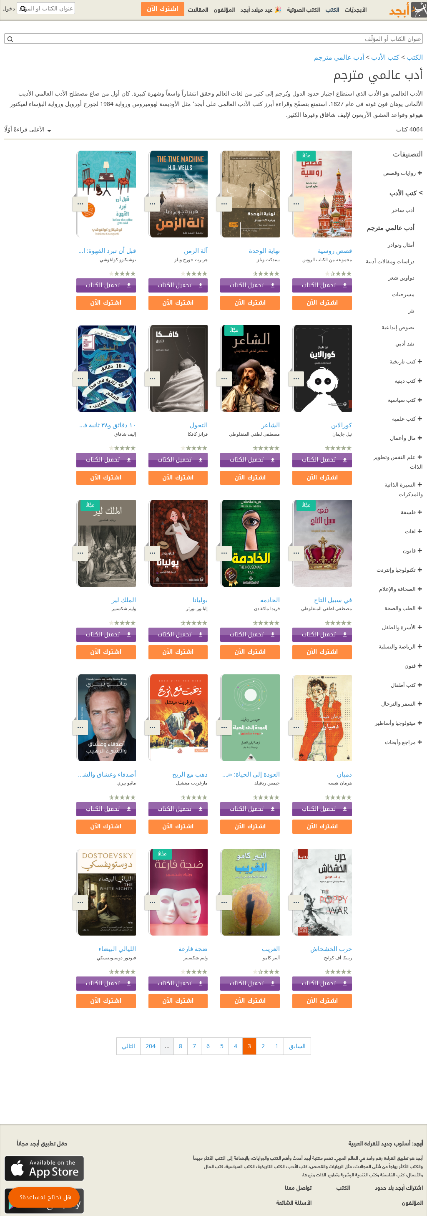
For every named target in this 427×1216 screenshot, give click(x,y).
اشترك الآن (322, 302)
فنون (413, 665)
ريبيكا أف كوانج (338, 957)
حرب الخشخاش (331, 948)
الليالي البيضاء (117, 948)
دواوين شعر (401, 277)
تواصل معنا (298, 1187)
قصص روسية (335, 250)
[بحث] (9, 39)
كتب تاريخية (405, 361)
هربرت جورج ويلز (191, 259)
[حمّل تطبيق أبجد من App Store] (44, 1168)
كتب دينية (408, 380)
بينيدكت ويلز (268, 259)
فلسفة (411, 512)
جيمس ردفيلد (267, 783)
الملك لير (124, 599)
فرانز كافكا (198, 434)
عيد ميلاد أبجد (261, 9)
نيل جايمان (342, 434)
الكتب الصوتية (303, 9)
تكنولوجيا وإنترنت (399, 569)
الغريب (271, 948)
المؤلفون (224, 9)
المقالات (198, 9)
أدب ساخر (403, 210)
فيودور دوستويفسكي (116, 957)
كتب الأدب (385, 57)
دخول (9, 8)
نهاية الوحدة (264, 250)
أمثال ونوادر (401, 244)
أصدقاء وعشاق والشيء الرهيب (106, 774)
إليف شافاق (125, 434)
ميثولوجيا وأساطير (398, 723)
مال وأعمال (406, 437)
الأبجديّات (356, 9)
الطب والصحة (403, 608)
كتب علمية (407, 418)
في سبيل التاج (333, 599)
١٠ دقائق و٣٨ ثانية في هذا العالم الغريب (106, 425)
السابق (297, 1046)
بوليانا (200, 599)
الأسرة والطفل (402, 627)
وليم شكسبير (124, 608)
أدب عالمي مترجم (339, 57)
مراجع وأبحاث (403, 742)
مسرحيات (403, 294)
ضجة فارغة (193, 948)
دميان (344, 774)
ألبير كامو (271, 957)
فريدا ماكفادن (267, 608)
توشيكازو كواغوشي (118, 259)
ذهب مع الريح (190, 774)
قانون (412, 550)
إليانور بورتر (197, 608)
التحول (199, 425)
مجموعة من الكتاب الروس (327, 259)
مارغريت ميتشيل (192, 783)
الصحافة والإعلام (400, 589)
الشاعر (270, 425)
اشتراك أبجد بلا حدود (399, 1187)
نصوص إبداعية (398, 327)
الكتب (415, 57)
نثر (411, 310)
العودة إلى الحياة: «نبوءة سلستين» (250, 774)
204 (151, 1046)
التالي (128, 1046)
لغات (413, 531)
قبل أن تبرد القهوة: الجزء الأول (106, 250)
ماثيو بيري (126, 783)
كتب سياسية (405, 400)
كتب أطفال (406, 685)
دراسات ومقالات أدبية (390, 261)
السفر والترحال (401, 703)
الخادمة (270, 599)
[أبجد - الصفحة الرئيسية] (398, 10)
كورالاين (341, 425)
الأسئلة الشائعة (293, 1202)
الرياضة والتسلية (400, 646)
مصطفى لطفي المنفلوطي (254, 434)
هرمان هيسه (340, 783)
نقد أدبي (404, 343)
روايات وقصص (402, 173)
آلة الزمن (196, 250)
